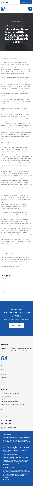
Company (4, 369)
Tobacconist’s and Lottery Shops (10, 401)
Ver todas (5, 278)
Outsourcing (4, 410)
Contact (3, 383)
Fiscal (15, 58)
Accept (7, 479)
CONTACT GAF (16, 325)
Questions (4, 377)
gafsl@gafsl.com (9, 424)
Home (14, 22)
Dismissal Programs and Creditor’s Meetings (13, 404)
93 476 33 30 (8, 420)
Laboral (5, 282)
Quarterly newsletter (8, 271)
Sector (5, 291)
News (19, 22)
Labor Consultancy (6, 396)
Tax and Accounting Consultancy (10, 393)
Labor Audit (4, 407)
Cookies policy (6, 451)
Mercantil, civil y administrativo (11, 288)
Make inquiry (26, 2)
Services (3, 375)
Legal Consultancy (6, 399)
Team (2, 372)
